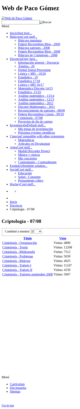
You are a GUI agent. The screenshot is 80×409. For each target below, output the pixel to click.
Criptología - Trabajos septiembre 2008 (27, 274)
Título (27, 238)
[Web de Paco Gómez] (17, 18)
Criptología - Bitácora (16, 261)
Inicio (13, 202)
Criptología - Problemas (17, 256)
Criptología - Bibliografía (18, 252)
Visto (62, 238)
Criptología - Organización (19, 243)
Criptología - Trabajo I (16, 265)
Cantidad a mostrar (17, 231)
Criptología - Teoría (15, 247)
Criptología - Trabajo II (17, 270)
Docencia (16, 205)
